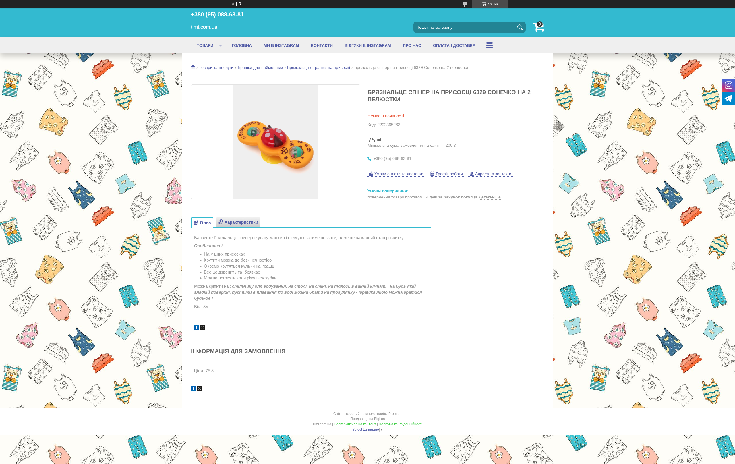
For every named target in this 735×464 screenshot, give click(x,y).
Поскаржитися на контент (355, 424)
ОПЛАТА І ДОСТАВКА (454, 45)
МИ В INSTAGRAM (281, 45)
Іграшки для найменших (260, 67)
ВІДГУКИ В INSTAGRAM (368, 45)
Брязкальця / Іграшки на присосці (318, 67)
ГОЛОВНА (242, 45)
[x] (202, 328)
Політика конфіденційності (401, 424)
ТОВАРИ (205, 45)
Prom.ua (395, 414)
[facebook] (196, 328)
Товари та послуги (216, 67)
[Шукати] (520, 27)
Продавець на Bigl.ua (367, 419)
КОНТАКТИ (322, 45)
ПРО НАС (412, 45)
